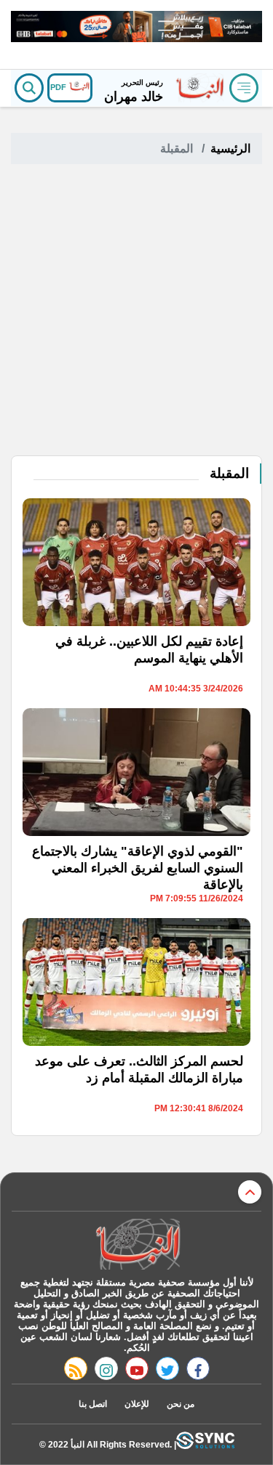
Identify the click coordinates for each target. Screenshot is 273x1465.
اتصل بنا (93, 1404)
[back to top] (249, 1192)
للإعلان (136, 1404)
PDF (59, 87)
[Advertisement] (136, 312)
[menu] (243, 87)
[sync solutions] (205, 1444)
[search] (29, 87)
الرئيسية (230, 148)
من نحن (180, 1404)
